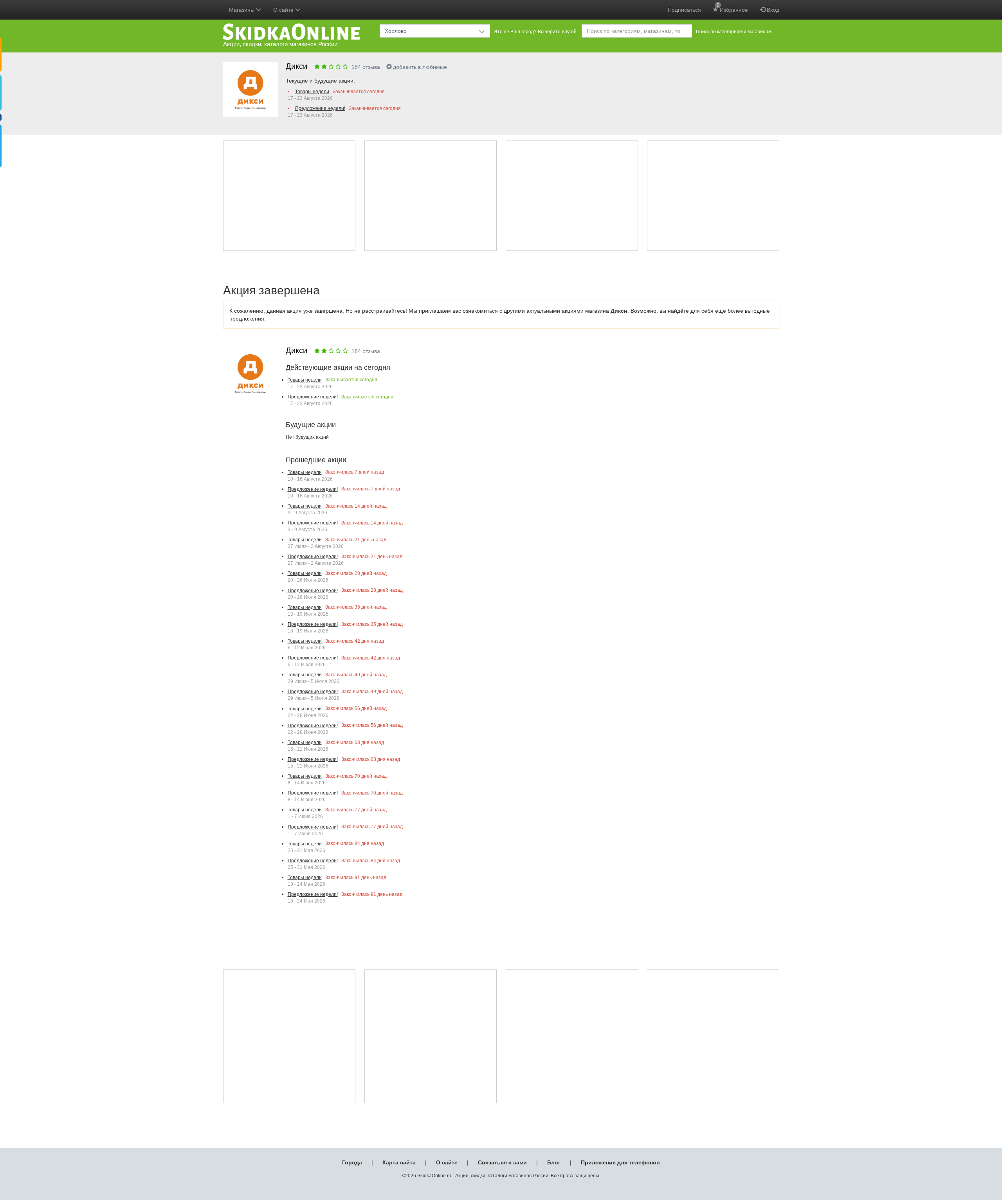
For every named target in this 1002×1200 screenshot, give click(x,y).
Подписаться (684, 10)
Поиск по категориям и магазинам (733, 31)
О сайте (447, 1162)
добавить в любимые (420, 67)
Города (352, 1162)
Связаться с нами (502, 1162)
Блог (553, 1162)
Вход (772, 10)
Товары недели (312, 91)
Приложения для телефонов (620, 1162)
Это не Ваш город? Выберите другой (535, 31)
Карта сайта (399, 1162)
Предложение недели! (320, 108)
